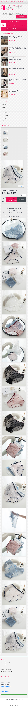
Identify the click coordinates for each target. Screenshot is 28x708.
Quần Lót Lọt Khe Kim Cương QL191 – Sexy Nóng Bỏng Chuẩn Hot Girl (16, 69)
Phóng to (21, 186)
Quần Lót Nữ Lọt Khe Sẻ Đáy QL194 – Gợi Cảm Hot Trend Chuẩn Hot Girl (16, 37)
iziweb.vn (17, 701)
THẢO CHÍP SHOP (5, 691)
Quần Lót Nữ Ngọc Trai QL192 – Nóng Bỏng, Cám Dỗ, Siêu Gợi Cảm (16, 58)
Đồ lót (8, 25)
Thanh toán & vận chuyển (7, 671)
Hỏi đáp (4, 667)
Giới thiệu (4, 665)
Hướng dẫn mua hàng (6, 669)
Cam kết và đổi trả (6, 662)
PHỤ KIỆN (15, 25)
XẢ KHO (8, 28)
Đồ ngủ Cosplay (5, 1)
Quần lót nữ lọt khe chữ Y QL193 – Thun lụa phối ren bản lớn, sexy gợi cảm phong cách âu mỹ (17, 48)
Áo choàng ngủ (19, 1)
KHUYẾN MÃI (22, 25)
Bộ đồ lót (12, 1)
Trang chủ (4, 125)
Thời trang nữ (10, 21)
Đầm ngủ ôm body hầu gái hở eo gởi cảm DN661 (17, 80)
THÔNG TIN (14, 28)
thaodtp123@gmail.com (6, 686)
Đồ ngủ (17, 21)
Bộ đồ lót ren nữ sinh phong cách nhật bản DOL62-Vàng (16, 91)
